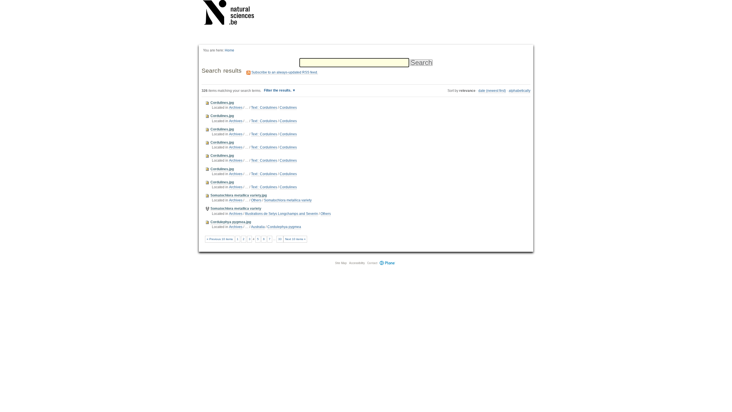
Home (229, 49)
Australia (258, 227)
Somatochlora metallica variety (288, 200)
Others (256, 200)
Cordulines (288, 108)
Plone (387, 263)
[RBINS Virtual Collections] (232, 13)
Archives (235, 108)
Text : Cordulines (264, 108)
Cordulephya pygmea (284, 227)
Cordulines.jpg (222, 103)
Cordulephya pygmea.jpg (230, 222)
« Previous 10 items (220, 239)
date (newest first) (492, 91)
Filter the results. (278, 90)
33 (280, 239)
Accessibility (357, 263)
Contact (372, 263)
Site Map (341, 263)
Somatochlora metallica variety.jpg (238, 195)
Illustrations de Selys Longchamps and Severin (281, 214)
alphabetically (519, 91)
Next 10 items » (295, 239)
